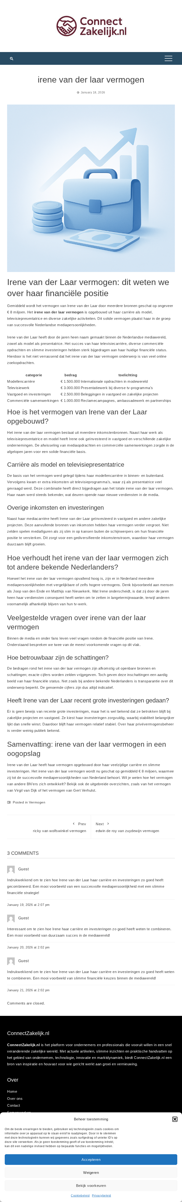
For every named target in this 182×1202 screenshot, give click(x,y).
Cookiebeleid (80, 1195)
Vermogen (37, 802)
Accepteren (91, 1160)
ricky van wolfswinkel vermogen (59, 827)
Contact (13, 1105)
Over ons (15, 1099)
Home (12, 1091)
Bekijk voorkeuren (91, 1186)
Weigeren (91, 1173)
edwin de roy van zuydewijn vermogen (127, 827)
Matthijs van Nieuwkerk (70, 591)
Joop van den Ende (29, 591)
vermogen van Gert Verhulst (72, 790)
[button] (175, 1119)
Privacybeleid (101, 1195)
